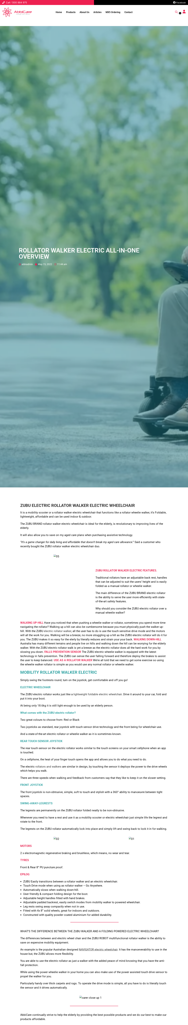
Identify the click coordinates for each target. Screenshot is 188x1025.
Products (70, 12)
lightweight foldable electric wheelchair (97, 694)
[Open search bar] (176, 12)
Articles (97, 12)
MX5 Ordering (113, 12)
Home (59, 12)
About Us (84, 12)
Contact (128, 12)
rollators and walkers (48, 766)
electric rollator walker (57, 631)
